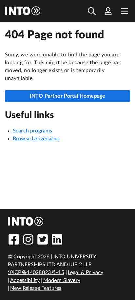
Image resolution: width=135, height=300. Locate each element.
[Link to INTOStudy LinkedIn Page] (57, 239)
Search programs (32, 130)
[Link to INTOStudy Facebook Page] (14, 239)
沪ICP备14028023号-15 (36, 272)
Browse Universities (36, 138)
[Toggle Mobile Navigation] (124, 11)
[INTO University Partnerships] (26, 221)
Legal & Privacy (85, 272)
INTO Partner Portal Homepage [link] (67, 96)
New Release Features (35, 288)
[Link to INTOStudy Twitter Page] (42, 239)
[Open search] (91, 11)
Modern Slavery (61, 280)
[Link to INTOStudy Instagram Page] (28, 239)
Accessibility (25, 280)
